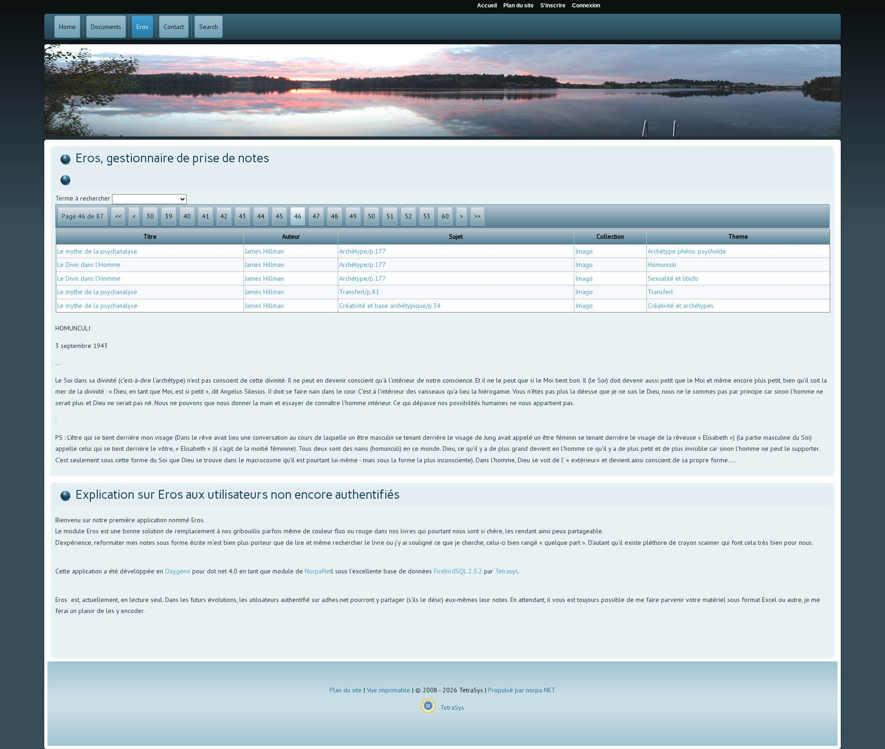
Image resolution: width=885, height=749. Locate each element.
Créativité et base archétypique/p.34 (390, 305)
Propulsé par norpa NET (521, 690)
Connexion (586, 5)
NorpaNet (318, 571)
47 (316, 216)
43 (242, 216)
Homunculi (662, 264)
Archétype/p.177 (362, 251)
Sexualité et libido (673, 278)
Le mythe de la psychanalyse (97, 251)
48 (334, 216)
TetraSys (452, 707)
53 (427, 216)
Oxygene (177, 571)
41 (205, 216)
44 (261, 216)
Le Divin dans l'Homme (88, 264)
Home (67, 27)
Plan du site (346, 690)
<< (118, 216)
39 (168, 216)
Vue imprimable (388, 690)
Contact (174, 27)
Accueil (487, 5)
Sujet (456, 236)
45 (279, 216)
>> (477, 216)
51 (390, 216)
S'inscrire (553, 5)
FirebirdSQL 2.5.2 (458, 571)
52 (408, 216)
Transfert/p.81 (359, 292)
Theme (738, 236)
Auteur (291, 236)
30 (150, 216)
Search (208, 27)
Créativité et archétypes (681, 305)
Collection (610, 236)
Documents (106, 27)
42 (224, 216)
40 (187, 216)
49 (353, 216)
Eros (142, 27)
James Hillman (264, 251)
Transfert (660, 292)
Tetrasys (506, 571)
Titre (150, 236)
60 (445, 216)
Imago (584, 251)
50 (371, 216)
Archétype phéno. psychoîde (687, 251)
